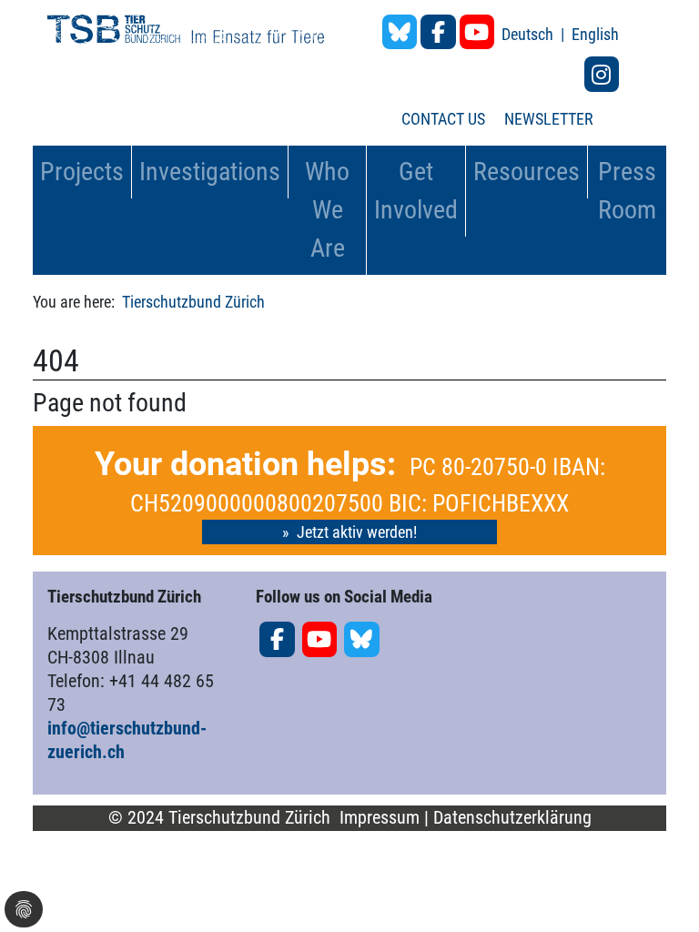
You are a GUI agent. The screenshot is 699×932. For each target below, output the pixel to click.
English (595, 34)
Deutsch (529, 34)
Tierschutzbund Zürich (193, 301)
